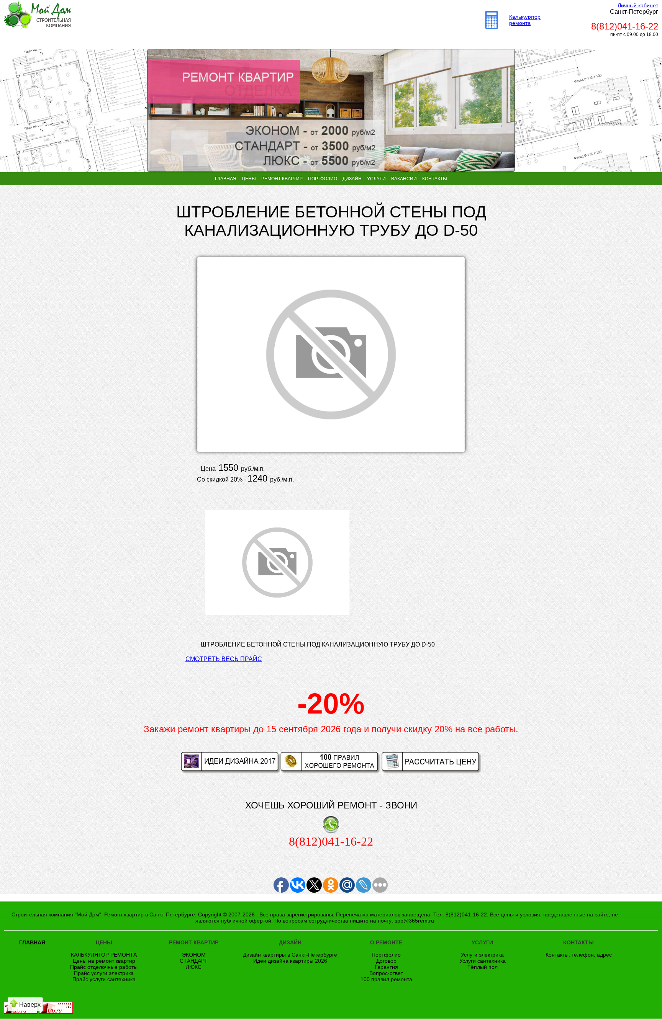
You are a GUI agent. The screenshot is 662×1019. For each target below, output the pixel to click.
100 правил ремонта (386, 979)
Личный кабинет (638, 5)
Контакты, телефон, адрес (579, 955)
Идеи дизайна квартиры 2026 (290, 961)
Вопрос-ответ (386, 973)
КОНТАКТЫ (434, 178)
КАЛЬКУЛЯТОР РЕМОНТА (104, 955)
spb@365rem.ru (414, 921)
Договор (386, 961)
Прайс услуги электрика (104, 973)
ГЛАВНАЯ (225, 178)
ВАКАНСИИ (404, 178)
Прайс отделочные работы (104, 967)
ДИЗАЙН (352, 178)
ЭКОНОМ (194, 955)
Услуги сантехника (482, 961)
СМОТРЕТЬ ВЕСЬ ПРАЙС (223, 659)
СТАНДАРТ (194, 961)
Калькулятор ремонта (525, 20)
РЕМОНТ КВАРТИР (282, 178)
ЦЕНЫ (249, 178)
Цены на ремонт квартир (104, 961)
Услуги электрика (482, 955)
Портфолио (386, 955)
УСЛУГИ (376, 178)
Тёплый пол (482, 967)
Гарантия (386, 967)
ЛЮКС (194, 967)
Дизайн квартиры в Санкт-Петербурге (290, 955)
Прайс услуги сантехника (104, 979)
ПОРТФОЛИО (322, 178)
